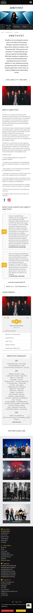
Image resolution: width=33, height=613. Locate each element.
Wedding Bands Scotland (8, 575)
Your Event (4, 551)
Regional (3, 558)
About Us (3, 547)
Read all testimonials (16, 286)
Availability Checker (16, 80)
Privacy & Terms (5, 560)
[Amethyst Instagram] (9, 200)
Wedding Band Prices (7, 555)
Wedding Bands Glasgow (8, 567)
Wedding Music (5, 553)
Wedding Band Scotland (8, 576)
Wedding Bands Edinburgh (8, 565)
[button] (3, 2)
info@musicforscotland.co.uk (9, 591)
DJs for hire (4, 535)
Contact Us (4, 593)
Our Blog (3, 542)
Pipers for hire (5, 537)
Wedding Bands (5, 531)
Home (2, 32)
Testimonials (4, 538)
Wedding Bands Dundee (8, 571)
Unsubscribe (4, 595)
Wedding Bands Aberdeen (8, 573)
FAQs (2, 549)
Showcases (4, 540)
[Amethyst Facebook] (4, 200)
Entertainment (9, 32)
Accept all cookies (21, 610)
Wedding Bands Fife (6, 569)
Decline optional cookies (7, 610)
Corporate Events (6, 556)
